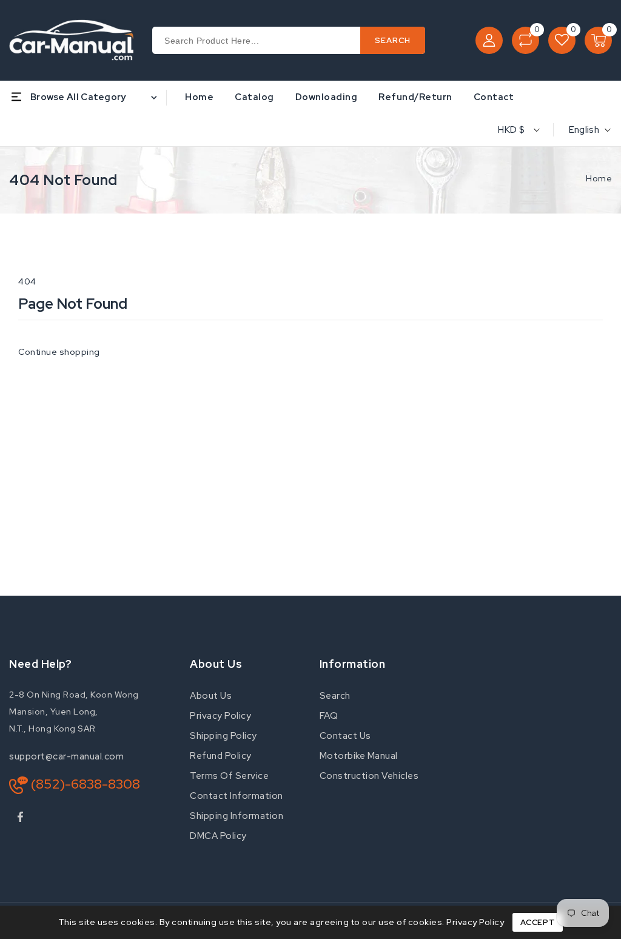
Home (599, 178)
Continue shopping (59, 351)
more (546, 97)
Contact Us (345, 736)
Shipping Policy (223, 736)
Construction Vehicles (369, 776)
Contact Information (236, 796)
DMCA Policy (218, 836)
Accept (538, 922)
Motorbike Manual (359, 756)
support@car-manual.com (66, 756)
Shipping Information (236, 816)
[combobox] (288, 40)
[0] (525, 40)
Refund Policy (221, 756)
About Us (211, 696)
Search (335, 696)
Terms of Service (229, 776)
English (584, 130)
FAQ (329, 716)
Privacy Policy (220, 716)
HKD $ (511, 130)
